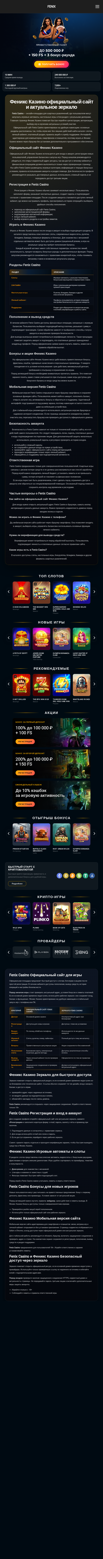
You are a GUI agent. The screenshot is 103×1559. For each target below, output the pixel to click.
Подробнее (17, 884)
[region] (51, 597)
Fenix (51, 6)
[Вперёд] (94, 591)
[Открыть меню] (97, 6)
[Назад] (8, 591)
